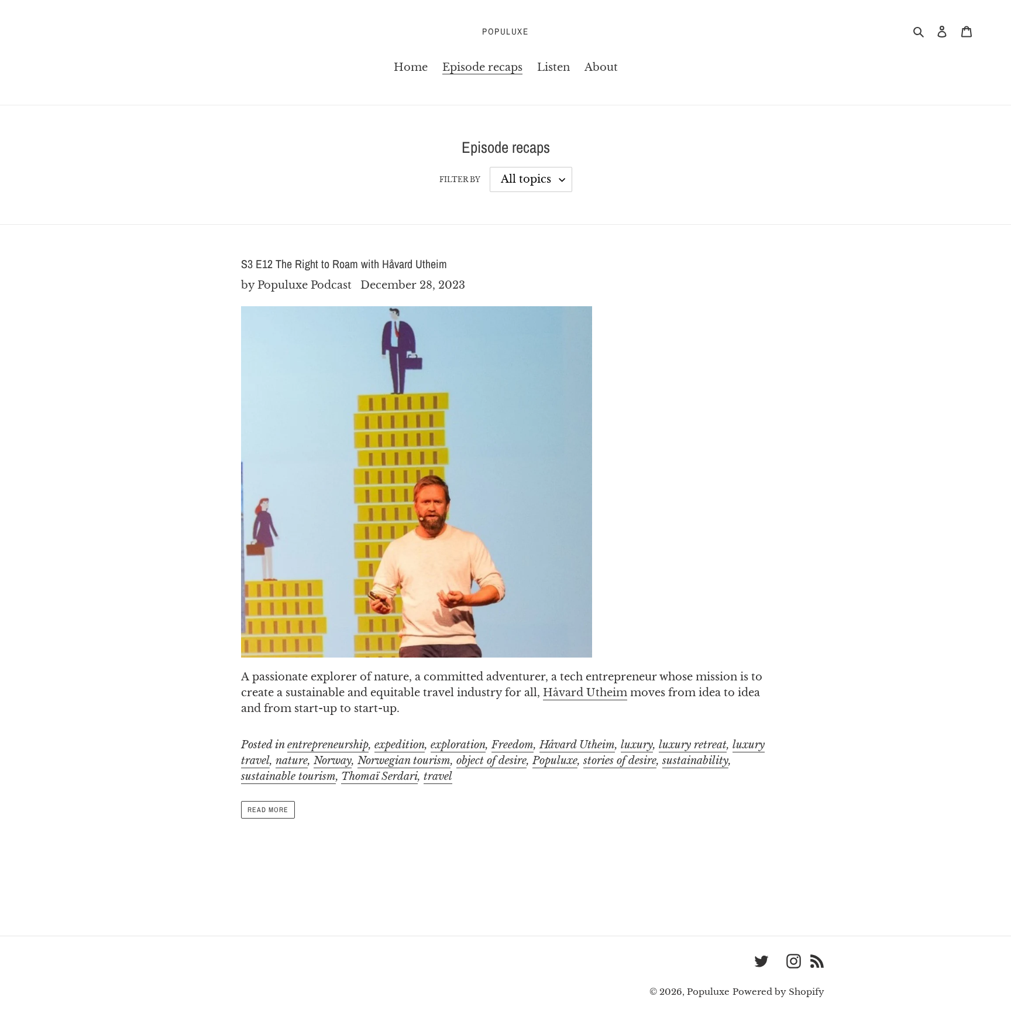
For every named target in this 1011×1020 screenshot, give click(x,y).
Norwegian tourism (404, 760)
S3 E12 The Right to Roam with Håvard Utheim (344, 264)
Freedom (512, 744)
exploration (458, 744)
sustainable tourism (288, 776)
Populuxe (505, 31)
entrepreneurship (328, 744)
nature (292, 760)
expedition (399, 744)
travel (438, 776)
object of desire (491, 760)
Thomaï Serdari (379, 776)
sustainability (695, 760)
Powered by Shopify (778, 991)
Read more (267, 809)
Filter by (459, 179)
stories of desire (619, 760)
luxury (637, 744)
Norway (333, 760)
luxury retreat (693, 744)
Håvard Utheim (585, 692)
